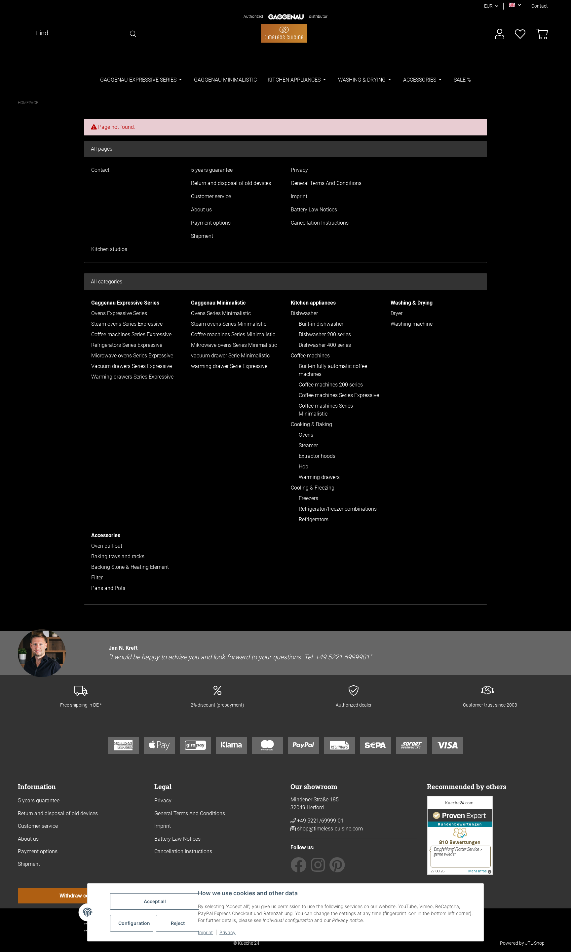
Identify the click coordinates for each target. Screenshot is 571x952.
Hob (303, 466)
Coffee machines (310, 355)
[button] (515, 5)
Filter (97, 577)
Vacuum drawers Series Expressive (131, 366)
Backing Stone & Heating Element (130, 567)
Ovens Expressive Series (119, 313)
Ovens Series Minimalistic (221, 313)
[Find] (133, 34)
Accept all (155, 901)
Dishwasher (304, 313)
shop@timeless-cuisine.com (330, 828)
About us (201, 209)
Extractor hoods (317, 456)
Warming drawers (319, 477)
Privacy (227, 932)
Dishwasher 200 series (325, 334)
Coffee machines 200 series (331, 385)
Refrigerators (313, 519)
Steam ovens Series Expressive (127, 324)
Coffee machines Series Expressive (131, 334)
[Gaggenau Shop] (284, 33)
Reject (178, 923)
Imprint (205, 932)
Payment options (211, 223)
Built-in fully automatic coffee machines (333, 370)
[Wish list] (520, 34)
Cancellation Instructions (320, 223)
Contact (539, 6)
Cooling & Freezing (312, 488)
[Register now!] (500, 34)
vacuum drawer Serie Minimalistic (230, 355)
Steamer (308, 445)
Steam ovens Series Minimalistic (228, 324)
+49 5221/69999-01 (320, 821)
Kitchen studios (109, 249)
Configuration (134, 923)
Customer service (211, 196)
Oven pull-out (106, 546)
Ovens (306, 435)
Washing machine (412, 324)
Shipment (202, 236)
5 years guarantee (212, 170)
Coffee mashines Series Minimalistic (326, 410)
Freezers (308, 498)
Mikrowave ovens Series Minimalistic (234, 345)
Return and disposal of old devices (231, 183)
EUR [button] (488, 6)
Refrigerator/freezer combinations (338, 509)
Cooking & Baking (311, 424)
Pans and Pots (108, 588)
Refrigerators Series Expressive (126, 345)
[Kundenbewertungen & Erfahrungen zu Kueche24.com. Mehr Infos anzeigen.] (460, 835)
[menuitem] (141, 80)
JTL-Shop (535, 943)
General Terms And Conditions (326, 183)
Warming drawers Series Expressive (132, 377)
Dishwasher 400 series (325, 345)
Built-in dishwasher (321, 324)
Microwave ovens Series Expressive (132, 355)
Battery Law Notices (314, 209)
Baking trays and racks (117, 556)
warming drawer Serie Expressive (229, 366)
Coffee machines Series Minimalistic (233, 334)
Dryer (396, 313)
